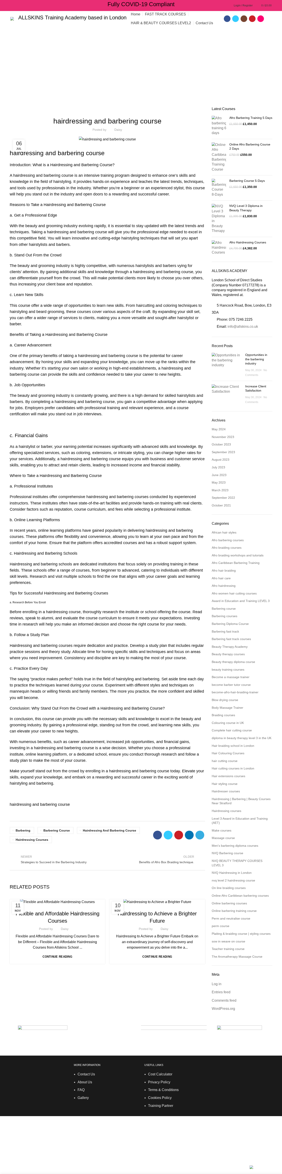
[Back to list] (107, 859)
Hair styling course (224, 784)
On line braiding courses (229, 888)
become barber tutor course (231, 684)
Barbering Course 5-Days (247, 180)
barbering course (178, 272)
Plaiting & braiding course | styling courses (241, 933)
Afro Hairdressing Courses (247, 242)
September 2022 (223, 497)
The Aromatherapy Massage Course (237, 956)
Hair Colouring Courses (228, 753)
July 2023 (218, 467)
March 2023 (220, 490)
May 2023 (219, 482)
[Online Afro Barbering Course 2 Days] (219, 157)
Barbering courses (82, 109)
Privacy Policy (159, 1082)
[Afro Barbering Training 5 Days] (219, 126)
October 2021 (221, 505)
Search (266, 1147)
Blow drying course (225, 700)
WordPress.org (223, 1008)
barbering (23, 830)
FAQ (81, 1090)
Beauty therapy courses (228, 654)
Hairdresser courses (38, 904)
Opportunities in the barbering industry (256, 359)
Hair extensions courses (228, 776)
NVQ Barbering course (227, 853)
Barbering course (35, 73)
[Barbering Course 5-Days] (219, 188)
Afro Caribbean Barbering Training (236, 563)
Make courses (221, 830)
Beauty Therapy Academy (230, 646)
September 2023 (223, 452)
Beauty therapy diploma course (233, 662)
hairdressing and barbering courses (117, 497)
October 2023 (221, 444)
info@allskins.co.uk (243, 326)
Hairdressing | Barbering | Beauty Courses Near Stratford (241, 801)
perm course (220, 926)
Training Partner (160, 1106)
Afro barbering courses (228, 540)
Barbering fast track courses (231, 639)
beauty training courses (228, 669)
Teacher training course (228, 949)
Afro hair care (221, 578)
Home (13, 73)
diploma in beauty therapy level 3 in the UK (241, 738)
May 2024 (219, 429)
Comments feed (224, 1000)
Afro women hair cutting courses (234, 593)
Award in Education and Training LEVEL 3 (241, 601)
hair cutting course (224, 761)
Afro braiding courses (226, 547)
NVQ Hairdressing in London (232, 872)
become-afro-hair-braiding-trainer (235, 692)
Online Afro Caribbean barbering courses (240, 895)
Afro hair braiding (224, 570)
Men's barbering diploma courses (235, 845)
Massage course (223, 838)
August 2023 (220, 459)
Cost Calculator (160, 1074)
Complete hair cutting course (232, 730)
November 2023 (223, 437)
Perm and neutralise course (231, 918)
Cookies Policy (160, 1098)
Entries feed (221, 992)
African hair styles (224, 532)
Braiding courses (223, 715)
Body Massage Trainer (227, 707)
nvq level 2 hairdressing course (233, 880)
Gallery (83, 1098)
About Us (85, 1082)
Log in (216, 984)
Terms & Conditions (163, 1090)
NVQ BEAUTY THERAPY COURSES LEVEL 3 (237, 863)
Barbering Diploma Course (120, 109)
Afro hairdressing (224, 585)
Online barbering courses (229, 903)
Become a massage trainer (230, 677)
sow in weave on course (228, 941)
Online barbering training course (234, 911)
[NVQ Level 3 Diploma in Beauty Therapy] (219, 218)
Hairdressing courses (32, 839)
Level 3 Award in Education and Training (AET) (240, 821)
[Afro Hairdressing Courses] (219, 247)
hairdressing (144, 272)
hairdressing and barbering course (109, 830)
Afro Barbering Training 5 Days (250, 118)
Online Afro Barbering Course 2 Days (249, 147)
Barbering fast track (161, 109)
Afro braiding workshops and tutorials (237, 555)
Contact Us (86, 1074)
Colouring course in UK (228, 723)
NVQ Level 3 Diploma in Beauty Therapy (246, 208)
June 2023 (219, 475)
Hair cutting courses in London (233, 768)
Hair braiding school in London (233, 745)
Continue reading (57, 956)
